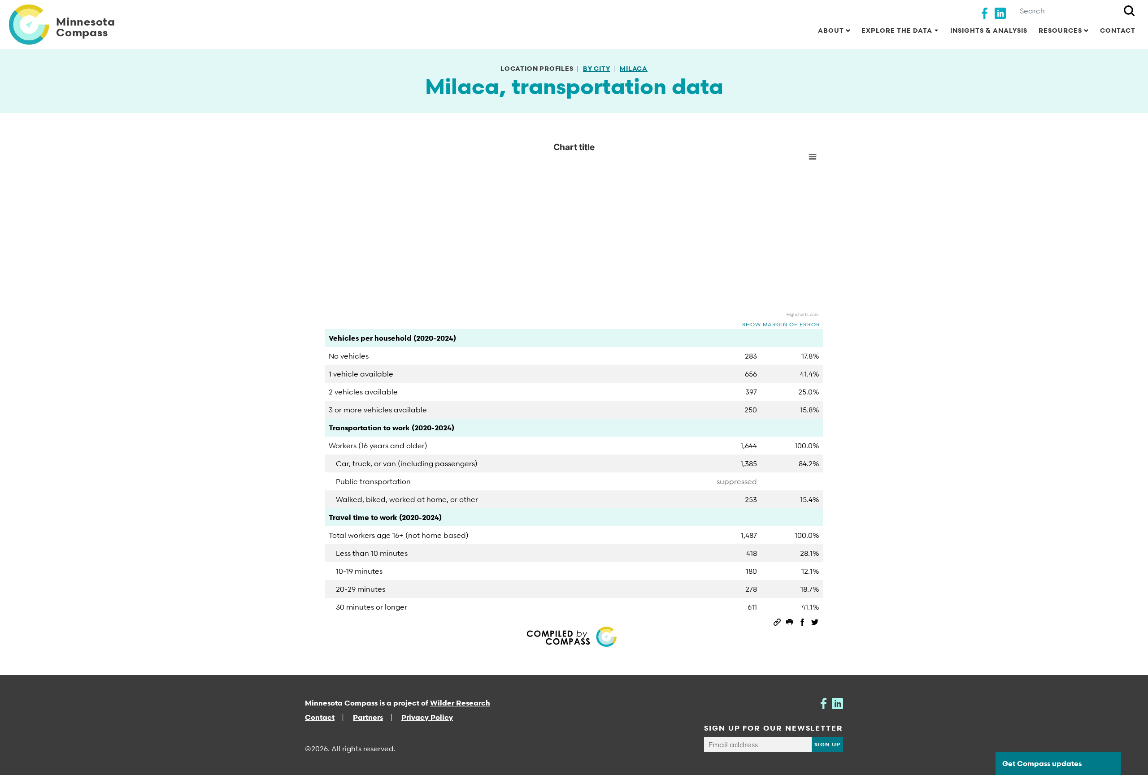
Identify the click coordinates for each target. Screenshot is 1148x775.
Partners (368, 717)
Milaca (634, 68)
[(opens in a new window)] (984, 12)
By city (596, 68)
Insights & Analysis (988, 30)
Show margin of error (781, 324)
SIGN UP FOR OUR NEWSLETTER (773, 727)
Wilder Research (460, 702)
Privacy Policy (427, 717)
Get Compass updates (1042, 763)
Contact (1117, 30)
